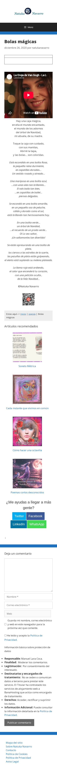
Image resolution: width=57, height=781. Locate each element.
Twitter (19, 516)
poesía (32, 313)
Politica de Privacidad (18, 757)
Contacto (11, 750)
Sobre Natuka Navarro (19, 746)
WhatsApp (36, 524)
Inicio (23, 313)
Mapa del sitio (14, 742)
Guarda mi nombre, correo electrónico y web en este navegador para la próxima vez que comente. (30, 624)
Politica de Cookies (16, 754)
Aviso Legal (12, 761)
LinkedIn (19, 524)
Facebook (35, 516)
